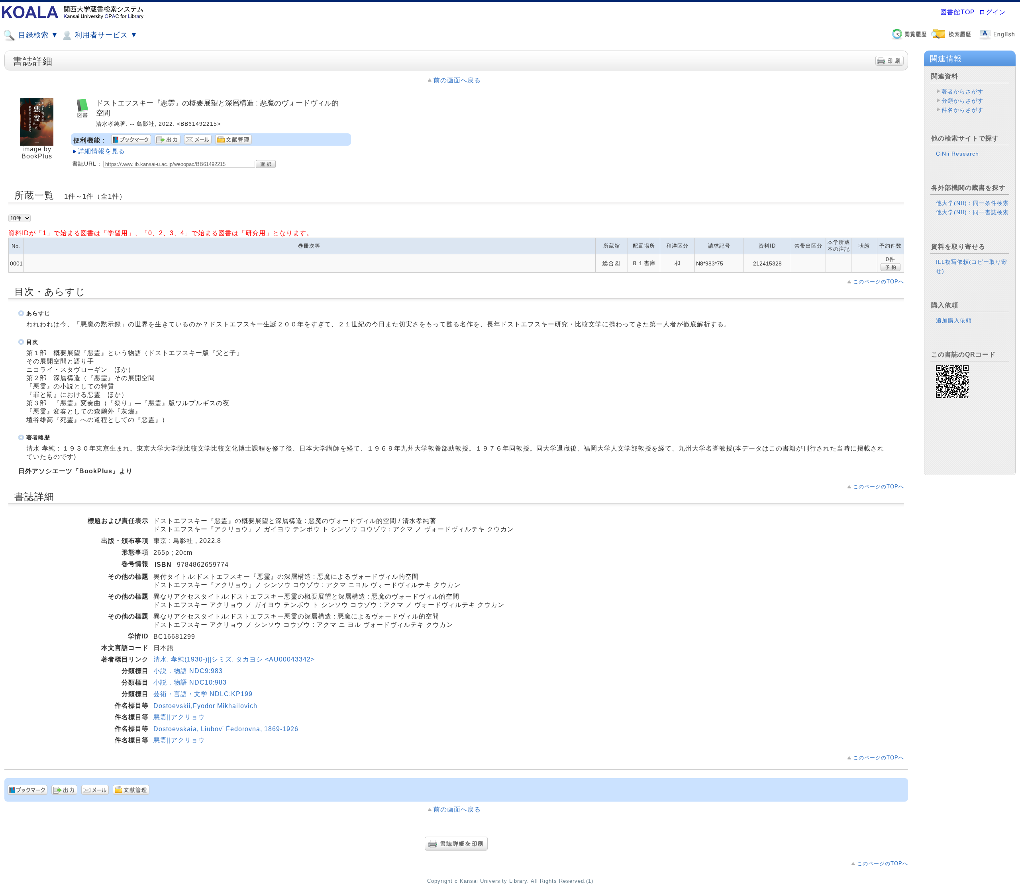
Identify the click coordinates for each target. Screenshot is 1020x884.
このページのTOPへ (878, 282)
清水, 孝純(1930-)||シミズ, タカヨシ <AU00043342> (234, 659)
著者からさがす (962, 91)
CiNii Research (957, 153)
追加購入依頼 (954, 320)
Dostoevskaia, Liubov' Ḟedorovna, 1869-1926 (225, 729)
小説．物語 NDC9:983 (188, 670)
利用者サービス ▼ (105, 35)
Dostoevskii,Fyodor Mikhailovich (205, 706)
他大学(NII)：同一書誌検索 (972, 212)
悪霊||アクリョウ (179, 717)
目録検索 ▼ (37, 35)
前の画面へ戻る (457, 80)
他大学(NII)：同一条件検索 (972, 203)
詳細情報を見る (101, 151)
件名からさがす (962, 110)
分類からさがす (962, 101)
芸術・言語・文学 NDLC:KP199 (203, 694)
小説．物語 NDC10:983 (190, 682)
